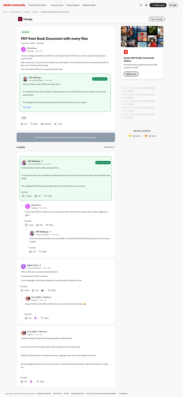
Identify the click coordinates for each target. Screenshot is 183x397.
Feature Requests (72, 5)
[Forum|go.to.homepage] (14, 5)
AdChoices (124, 393)
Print (23, 118)
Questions (35, 12)
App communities (15, 12)
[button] (158, 5)
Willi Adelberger (35, 77)
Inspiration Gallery (89, 5)
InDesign (27, 12)
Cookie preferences (77, 393)
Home (5, 12)
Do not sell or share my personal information (101, 393)
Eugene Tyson (32, 265)
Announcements (57, 5)
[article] (66, 178)
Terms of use (57, 393)
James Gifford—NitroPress (41, 297)
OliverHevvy (32, 48)
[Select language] (146, 5)
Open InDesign (157, 19)
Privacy (66, 393)
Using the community (44, 393)
